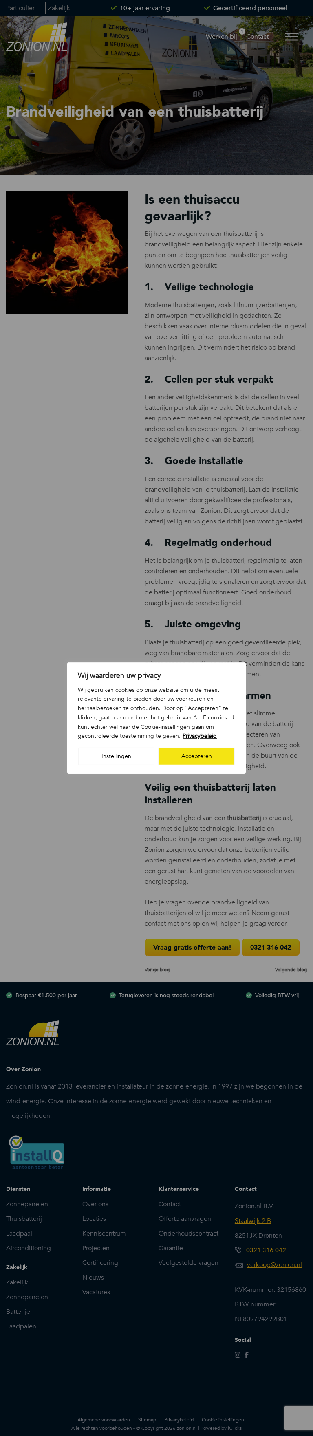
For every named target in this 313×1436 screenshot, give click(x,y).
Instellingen (116, 756)
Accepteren (196, 756)
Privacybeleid (200, 736)
